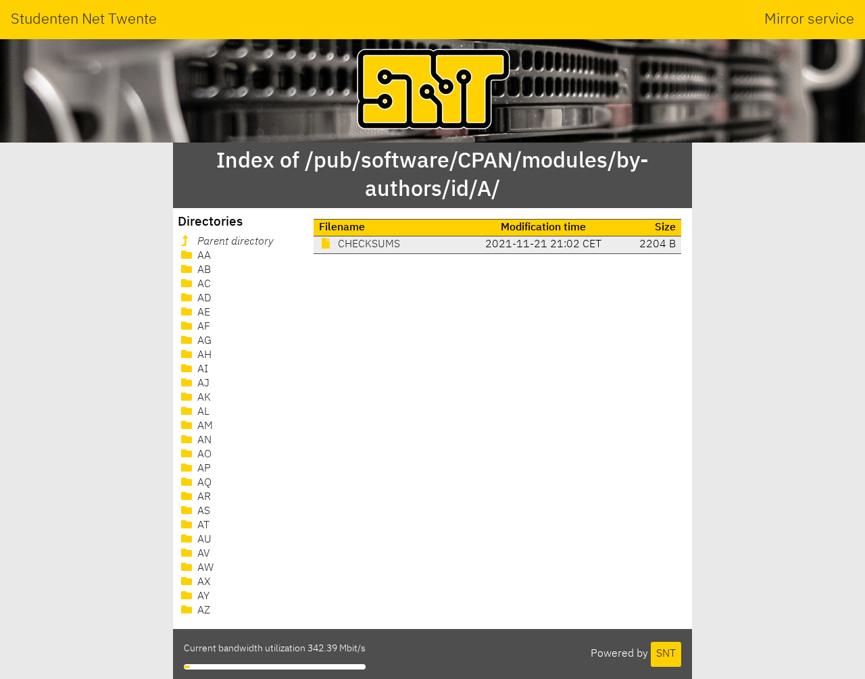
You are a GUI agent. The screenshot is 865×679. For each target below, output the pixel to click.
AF (202, 327)
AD (203, 298)
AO (203, 454)
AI (201, 369)
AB (203, 270)
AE (202, 312)
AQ (203, 483)
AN (203, 440)
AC (203, 284)
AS (202, 511)
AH (203, 355)
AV (202, 554)
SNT (666, 654)
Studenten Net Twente (84, 19)
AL (202, 412)
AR (203, 497)
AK (203, 398)
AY (202, 596)
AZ (202, 610)
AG (203, 341)
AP (203, 468)
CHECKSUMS (367, 244)
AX (202, 582)
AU (203, 539)
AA (203, 256)
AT (202, 525)
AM (204, 426)
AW (204, 568)
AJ (202, 383)
